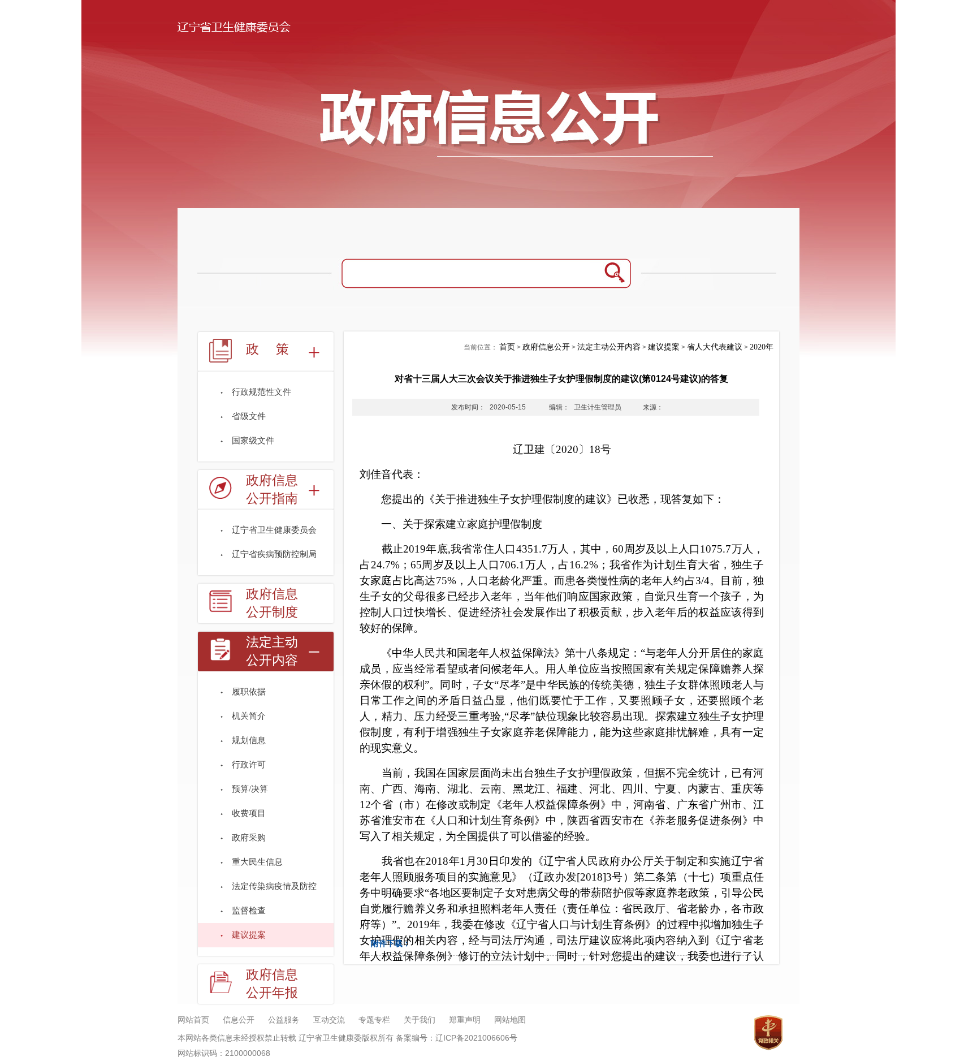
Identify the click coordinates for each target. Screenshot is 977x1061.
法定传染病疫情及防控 (274, 886)
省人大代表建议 (714, 347)
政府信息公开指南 (272, 489)
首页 (507, 347)
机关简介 (249, 716)
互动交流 (329, 1020)
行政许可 (249, 764)
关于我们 (419, 1020)
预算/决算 (250, 788)
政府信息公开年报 (272, 984)
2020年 (761, 347)
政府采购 (249, 837)
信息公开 (238, 1020)
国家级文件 (253, 440)
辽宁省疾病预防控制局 (274, 554)
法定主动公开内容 (272, 651)
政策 (276, 349)
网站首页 (193, 1020)
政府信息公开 (546, 347)
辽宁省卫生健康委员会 (274, 529)
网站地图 (510, 1020)
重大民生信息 (257, 861)
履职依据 (249, 691)
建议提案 (249, 934)
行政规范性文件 (261, 391)
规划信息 (249, 740)
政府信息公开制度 (272, 603)
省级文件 (249, 416)
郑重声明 (465, 1020)
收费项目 (249, 813)
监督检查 (249, 910)
